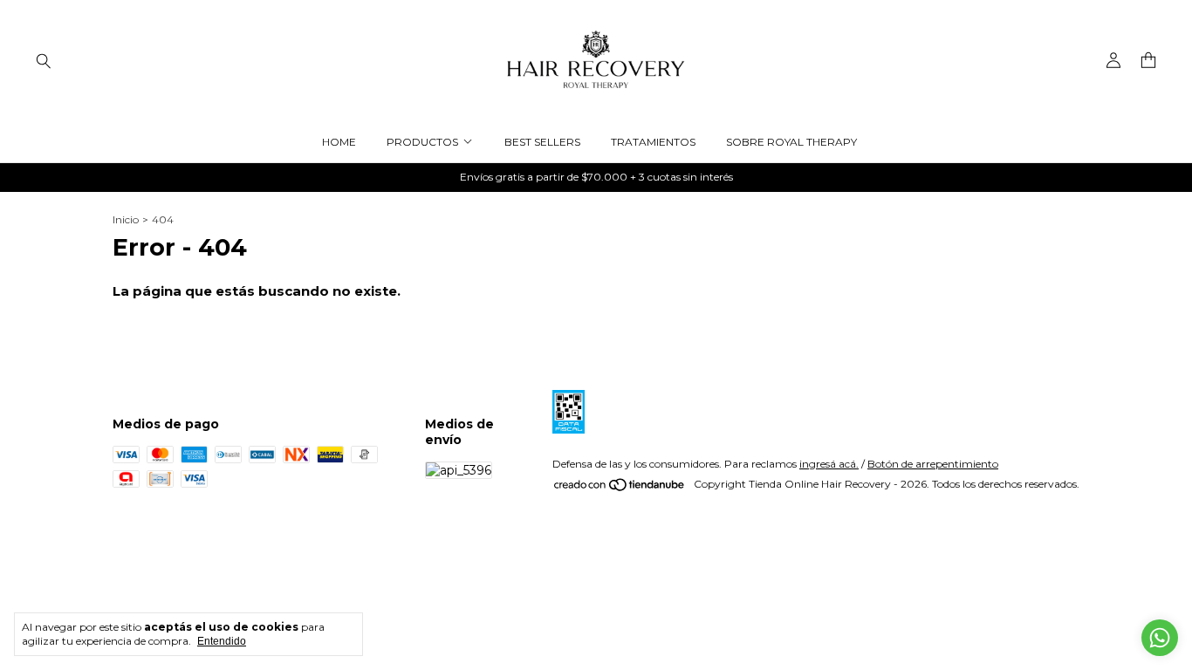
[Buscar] (43, 60)
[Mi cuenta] (1113, 60)
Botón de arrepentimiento (932, 463)
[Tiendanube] (620, 488)
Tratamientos (653, 141)
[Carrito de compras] (1148, 60)
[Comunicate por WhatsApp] (1159, 637)
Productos (422, 141)
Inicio (126, 219)
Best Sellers (542, 141)
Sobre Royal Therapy (791, 141)
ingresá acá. (829, 463)
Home (339, 141)
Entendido (221, 641)
